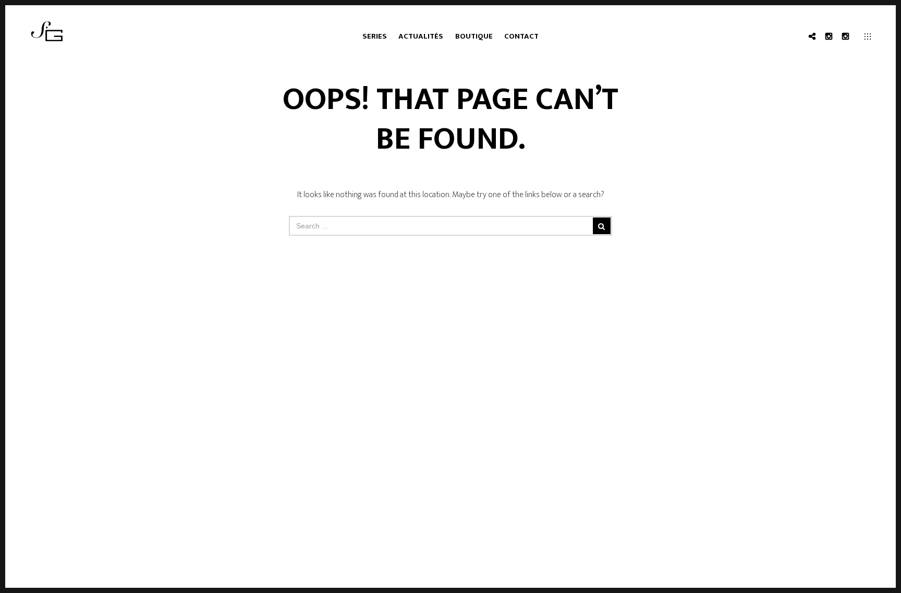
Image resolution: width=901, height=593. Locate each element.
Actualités (420, 36)
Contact (521, 36)
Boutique (474, 36)
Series (374, 36)
